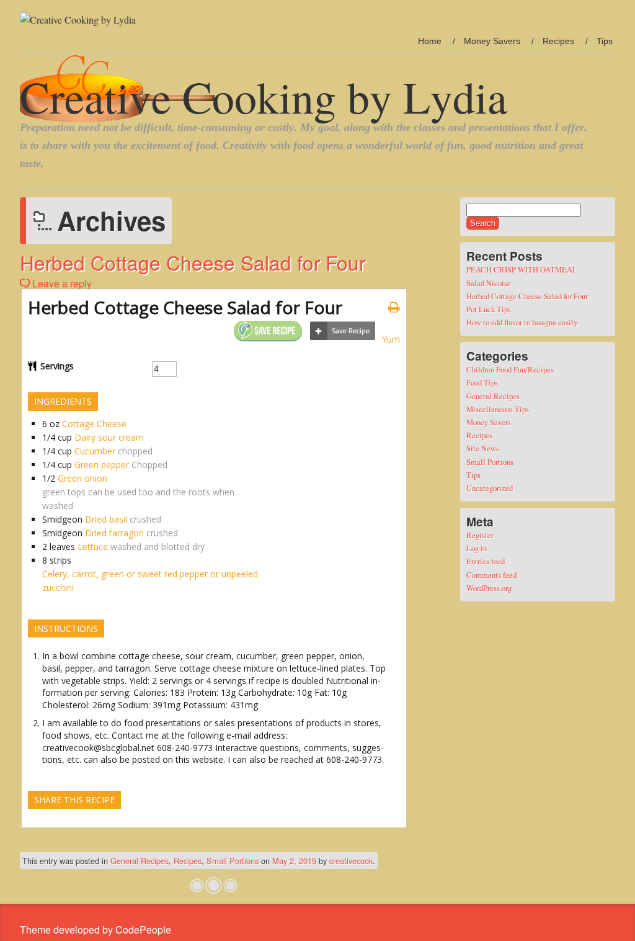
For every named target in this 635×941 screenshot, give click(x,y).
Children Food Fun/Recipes (510, 369)
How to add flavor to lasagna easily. (522, 322)
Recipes (558, 41)
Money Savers (492, 41)
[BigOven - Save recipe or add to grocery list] (343, 331)
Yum (391, 339)
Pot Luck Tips (488, 309)
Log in (476, 548)
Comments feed (491, 574)
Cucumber (94, 451)
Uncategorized (489, 487)
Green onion (82, 478)
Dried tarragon (114, 533)
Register (480, 535)
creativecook (351, 861)
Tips (605, 41)
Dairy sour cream (109, 437)
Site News (482, 448)
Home (430, 41)
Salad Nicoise (488, 283)
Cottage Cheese (94, 424)
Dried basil (106, 519)
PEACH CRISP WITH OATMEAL (521, 269)
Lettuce (93, 546)
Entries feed (485, 561)
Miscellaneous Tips (497, 409)
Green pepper (101, 464)
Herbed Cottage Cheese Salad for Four (192, 262)
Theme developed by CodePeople (95, 929)
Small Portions (232, 861)
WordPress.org (489, 587)
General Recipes (139, 861)
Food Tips (482, 382)
